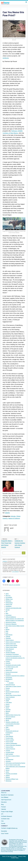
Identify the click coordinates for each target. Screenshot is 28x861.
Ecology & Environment (11, 672)
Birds (7, 631)
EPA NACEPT (9, 679)
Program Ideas (9, 738)
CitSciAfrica (9, 650)
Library (7, 707)
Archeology (8, 615)
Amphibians (8, 606)
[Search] (23, 552)
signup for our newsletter (14, 584)
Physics (8, 729)
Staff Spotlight (9, 754)
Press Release (9, 736)
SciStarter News (10, 752)
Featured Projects (10, 684)
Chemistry (8, 638)
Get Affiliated (4, 797)
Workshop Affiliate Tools (12, 779)
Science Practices (10, 748)
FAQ (2, 821)
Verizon (7, 770)
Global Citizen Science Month (13, 695)
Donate (3, 823)
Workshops (8, 780)
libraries (8, 706)
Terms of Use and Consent (9, 856)
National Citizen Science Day (13, 715)
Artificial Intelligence (11, 617)
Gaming (7, 690)
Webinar (8, 777)
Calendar (8, 636)
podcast (8, 734)
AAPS (7, 593)
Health (7, 700)
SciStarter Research (6, 816)
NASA (7, 713)
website (7, 513)
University (8, 761)
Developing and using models (13, 665)
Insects (7, 704)
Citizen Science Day (11, 643)
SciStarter (6, 58)
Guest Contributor (10, 697)
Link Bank (11, 683)
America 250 (9, 604)
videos (7, 772)
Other (7, 727)
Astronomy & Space (11, 622)
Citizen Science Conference (13, 642)
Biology (7, 629)
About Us (8, 595)
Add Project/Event (6, 799)
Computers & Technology (12, 654)
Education (8, 674)
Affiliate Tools (9, 599)
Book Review (9, 634)
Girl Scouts (8, 693)
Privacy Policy (22, 856)
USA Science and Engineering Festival (15, 763)
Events (7, 681)
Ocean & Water (9, 725)
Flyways (8, 688)
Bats (7, 627)
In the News (9, 702)
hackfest (8, 699)
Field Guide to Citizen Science (13, 686)
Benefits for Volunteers (7, 795)
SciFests (8, 750)
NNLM (7, 720)
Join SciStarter (15, 571)
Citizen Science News (11, 647)
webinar (8, 775)
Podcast (3, 806)
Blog (2, 804)
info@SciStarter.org (12, 828)
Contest (8, 661)
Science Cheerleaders (11, 743)
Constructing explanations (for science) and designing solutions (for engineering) (15, 657)
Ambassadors (9, 602)
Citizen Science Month (11, 645)
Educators (4, 802)
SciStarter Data (5, 818)
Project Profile (9, 741)
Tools (7, 757)
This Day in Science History (13, 756)
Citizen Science (10, 640)
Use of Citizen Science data (13, 764)
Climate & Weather (10, 652)
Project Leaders (10, 740)
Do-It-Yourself (9, 668)
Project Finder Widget (7, 811)
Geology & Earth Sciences (12, 691)
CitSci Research (10, 649)
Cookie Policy (15, 857)
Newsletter (8, 718)
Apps (7, 613)
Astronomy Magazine (11, 624)
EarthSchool (9, 670)
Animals (13, 516)
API (6, 611)
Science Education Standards (13, 745)
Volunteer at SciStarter (11, 773)
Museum (8, 711)
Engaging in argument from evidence (15, 675)
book (7, 633)
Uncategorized (9, 759)
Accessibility (9, 597)
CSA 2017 (8, 663)
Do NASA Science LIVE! (12, 666)
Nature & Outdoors (14, 518)
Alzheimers (8, 601)
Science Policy (9, 747)
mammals (8, 709)
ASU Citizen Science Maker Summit (15, 626)
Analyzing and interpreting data (13, 608)
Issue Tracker (4, 833)
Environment (9, 677)
